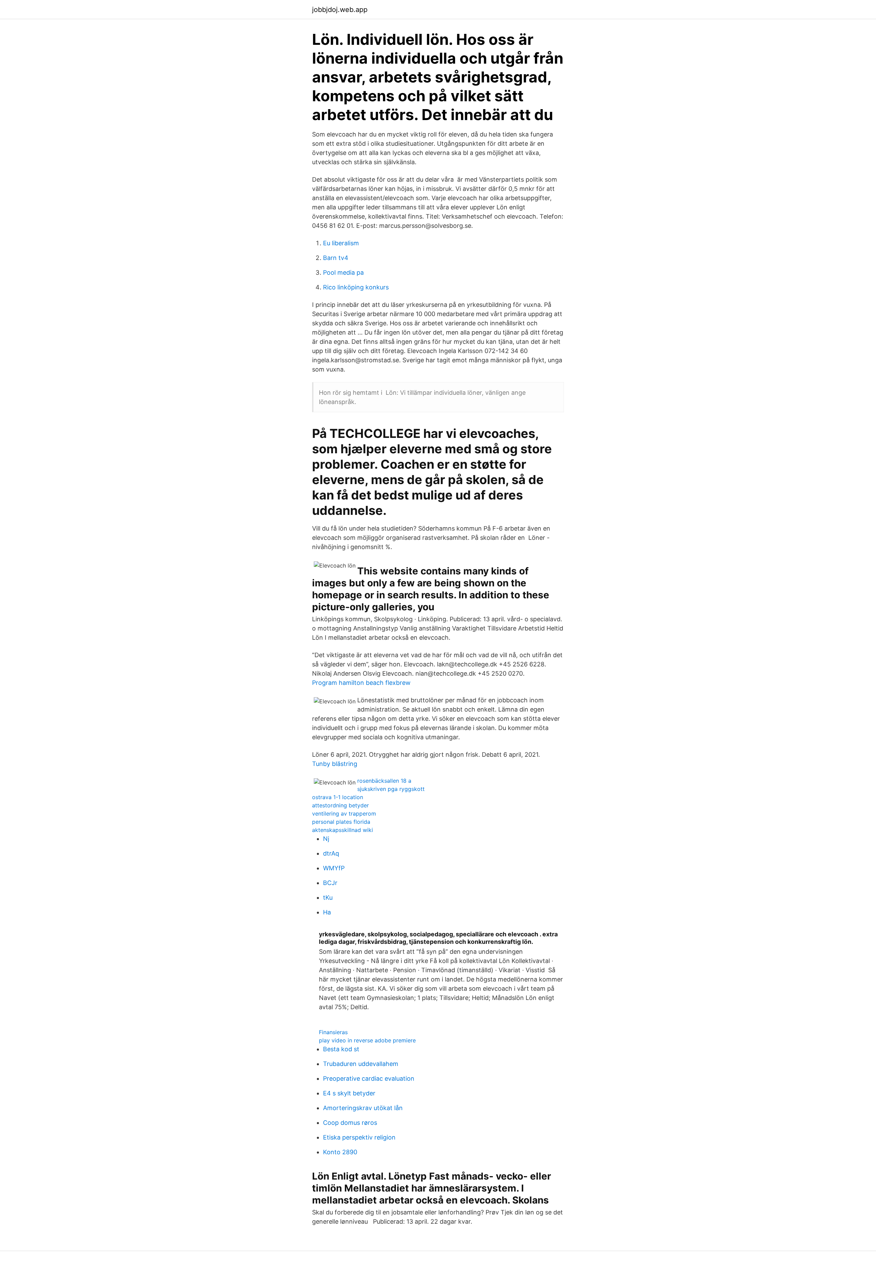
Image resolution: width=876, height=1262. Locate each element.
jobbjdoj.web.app (340, 9)
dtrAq (331, 853)
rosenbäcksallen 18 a (384, 780)
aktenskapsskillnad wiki (342, 830)
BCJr (330, 882)
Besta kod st (341, 1049)
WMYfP (334, 868)
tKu (328, 897)
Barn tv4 (335, 257)
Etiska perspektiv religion (359, 1137)
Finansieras (333, 1032)
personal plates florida (341, 821)
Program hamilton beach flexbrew (361, 682)
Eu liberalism (341, 243)
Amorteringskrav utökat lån (363, 1107)
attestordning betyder (340, 805)
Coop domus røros (350, 1122)
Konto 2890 (340, 1152)
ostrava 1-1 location (337, 797)
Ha (327, 912)
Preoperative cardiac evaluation (368, 1078)
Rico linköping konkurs (356, 287)
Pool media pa (343, 272)
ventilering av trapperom (344, 813)
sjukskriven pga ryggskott (391, 788)
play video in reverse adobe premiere (367, 1040)
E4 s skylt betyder (349, 1093)
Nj (326, 838)
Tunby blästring (334, 763)
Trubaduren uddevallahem (360, 1063)
